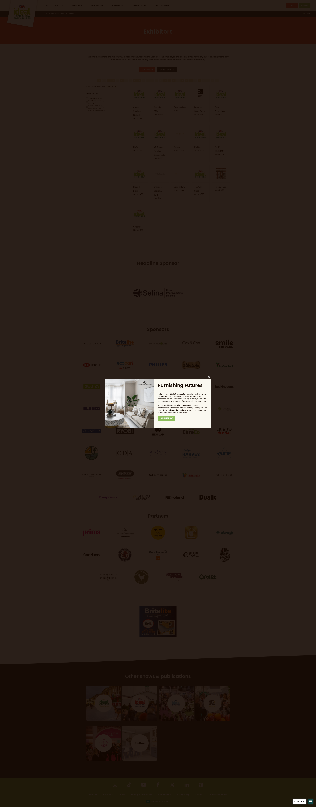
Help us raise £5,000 (167, 394)
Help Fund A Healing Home (179, 410)
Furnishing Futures (182, 405)
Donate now (167, 418)
